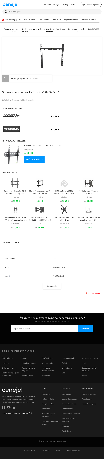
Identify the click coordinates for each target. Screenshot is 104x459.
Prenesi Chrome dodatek (71, 413)
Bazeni (64, 373)
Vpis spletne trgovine (90, 4)
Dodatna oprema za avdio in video (32, 30)
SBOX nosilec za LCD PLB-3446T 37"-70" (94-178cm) (64, 192)
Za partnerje (66, 426)
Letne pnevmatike (68, 358)
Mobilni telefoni (27, 376)
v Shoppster (15, 224)
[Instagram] (14, 408)
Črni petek (45, 451)
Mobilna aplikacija (51, 4)
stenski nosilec (59, 267)
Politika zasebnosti (89, 394)
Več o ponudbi (33, 159)
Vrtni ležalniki (67, 368)
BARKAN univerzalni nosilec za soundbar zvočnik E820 (89, 218)
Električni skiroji (7, 358)
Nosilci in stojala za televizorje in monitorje (58, 30)
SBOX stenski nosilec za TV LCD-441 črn (64, 218)
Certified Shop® (67, 409)
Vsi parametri (52, 286)
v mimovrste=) (64, 224)
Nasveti (74, 4)
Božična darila (29, 451)
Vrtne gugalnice (47, 363)
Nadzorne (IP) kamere (90, 358)
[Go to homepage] (10, 4)
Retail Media (66, 431)
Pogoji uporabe (87, 399)
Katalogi (65, 4)
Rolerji (64, 363)
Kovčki (84, 376)
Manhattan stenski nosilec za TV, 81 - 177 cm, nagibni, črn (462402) (15, 218)
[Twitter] (9, 408)
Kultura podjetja (48, 399)
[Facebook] (3, 408)
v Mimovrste (15, 197)
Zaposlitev (46, 409)
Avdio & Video (15, 30)
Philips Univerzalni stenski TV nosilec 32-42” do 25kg (39, 192)
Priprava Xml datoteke (70, 404)
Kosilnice (5, 363)
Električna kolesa (8, 368)
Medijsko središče (48, 404)
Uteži (84, 363)
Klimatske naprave (28, 363)
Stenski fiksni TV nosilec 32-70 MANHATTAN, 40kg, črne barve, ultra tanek (15, 192)
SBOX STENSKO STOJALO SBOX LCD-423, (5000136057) (40, 218)
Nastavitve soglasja (89, 404)
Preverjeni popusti (73, 451)
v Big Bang (40, 197)
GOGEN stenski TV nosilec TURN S (88, 192)
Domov (7, 29)
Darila (58, 451)
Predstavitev (46, 394)
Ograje (24, 358)
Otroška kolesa (47, 358)
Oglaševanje (66, 394)
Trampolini (46, 376)
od (15, 201)
